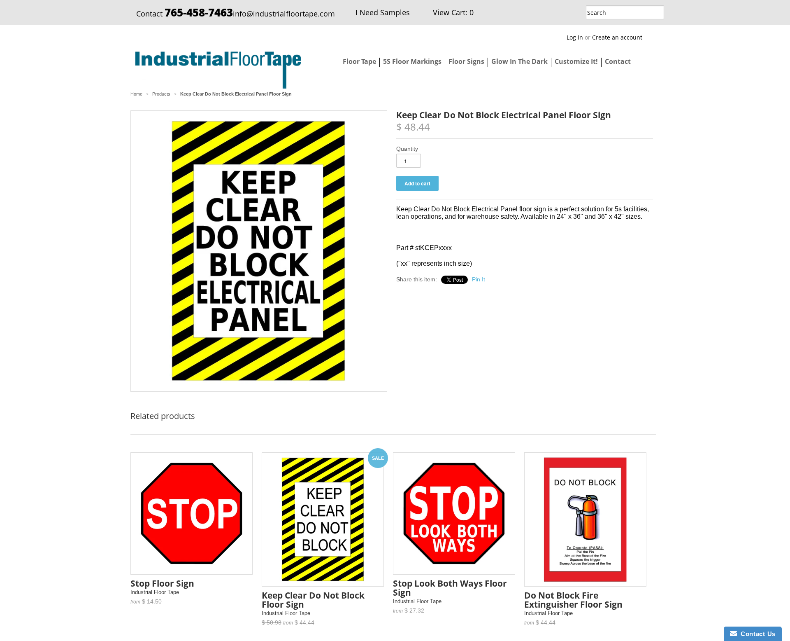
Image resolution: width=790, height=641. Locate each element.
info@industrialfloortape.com (284, 14)
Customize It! (576, 61)
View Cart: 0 (453, 12)
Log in (575, 37)
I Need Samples (383, 12)
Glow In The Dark (519, 61)
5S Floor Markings (412, 61)
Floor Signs (466, 61)
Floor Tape (359, 61)
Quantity (407, 148)
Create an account (617, 37)
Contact (618, 61)
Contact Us (756, 633)
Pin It (478, 279)
